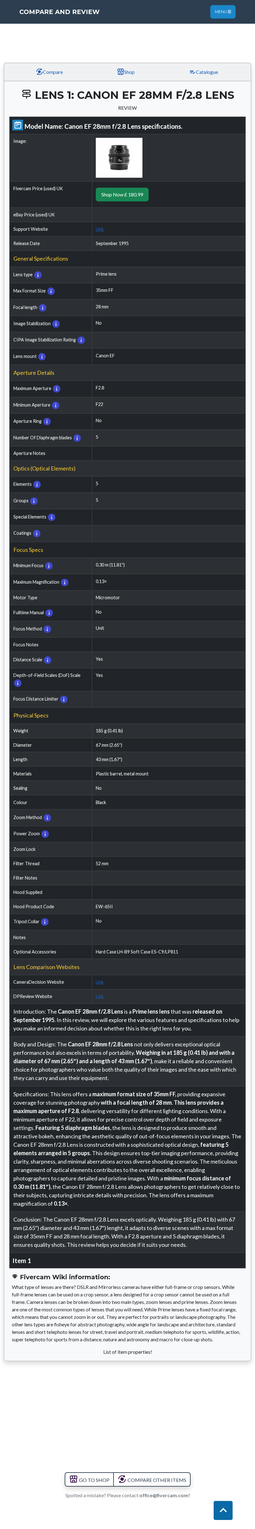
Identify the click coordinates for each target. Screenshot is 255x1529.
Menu (221, 11)
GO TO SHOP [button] (93, 1480)
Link (100, 229)
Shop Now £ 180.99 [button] (122, 194)
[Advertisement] (127, 39)
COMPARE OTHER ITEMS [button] (156, 1480)
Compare (52, 72)
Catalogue (206, 72)
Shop (129, 72)
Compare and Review (59, 12)
